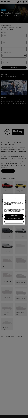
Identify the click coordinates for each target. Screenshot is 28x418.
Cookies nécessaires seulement (14, 218)
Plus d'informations (16, 211)
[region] (14, 208)
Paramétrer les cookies (14, 222)
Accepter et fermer (14, 215)
